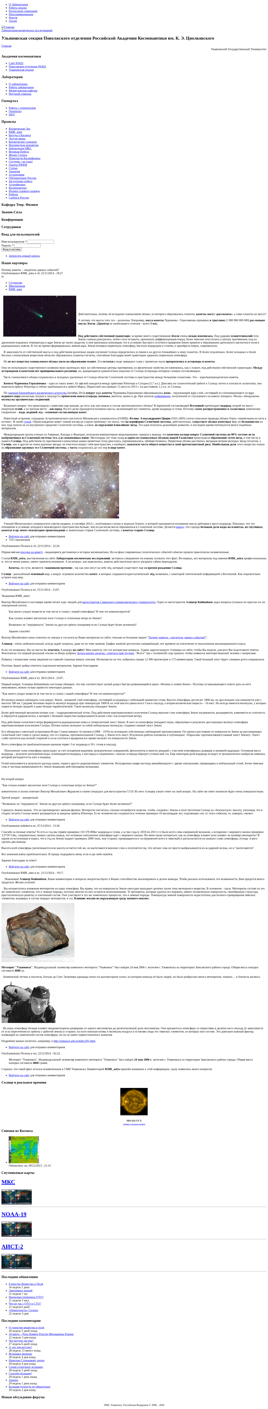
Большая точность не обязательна (29, 1386)
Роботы (13, 194)
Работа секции (18, 7)
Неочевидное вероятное (24, 145)
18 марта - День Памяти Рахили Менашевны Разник (41, 1334)
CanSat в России (19, 197)
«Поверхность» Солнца (23, 1310)
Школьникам (17, 285)
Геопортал (15, 111)
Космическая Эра (19, 128)
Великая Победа (19, 151)
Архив (13, 20)
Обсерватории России (22, 177)
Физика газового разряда (24, 191)
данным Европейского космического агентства (37, 392)
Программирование (21, 14)
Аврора (13, 1380)
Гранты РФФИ (18, 164)
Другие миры (17, 138)
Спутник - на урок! (21, 161)
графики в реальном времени (134, 1124)
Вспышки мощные (20, 1353)
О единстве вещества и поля (26, 1327)
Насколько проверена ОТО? (26, 1297)
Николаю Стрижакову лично (26, 1360)
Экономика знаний (20, 1290)
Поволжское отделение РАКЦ (27, 66)
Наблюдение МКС (20, 148)
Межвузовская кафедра (23, 90)
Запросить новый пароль (24, 255)
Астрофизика (17, 184)
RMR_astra (15, 132)
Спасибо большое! (20, 1373)
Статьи (13, 168)
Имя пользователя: (14, 241)
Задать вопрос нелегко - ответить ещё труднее (105, 653)
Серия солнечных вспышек (26, 1367)
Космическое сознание (23, 141)
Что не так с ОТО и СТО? (25, 1303)
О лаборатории (18, 84)
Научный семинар (20, 93)
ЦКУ (12, 114)
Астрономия (16, 174)
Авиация (14, 171)
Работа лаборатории (21, 87)
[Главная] (7, 27)
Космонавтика (18, 187)
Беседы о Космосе (20, 135)
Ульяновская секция (21, 69)
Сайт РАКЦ (16, 63)
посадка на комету (31, 552)
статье (27, 421)
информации (162, 396)
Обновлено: (16, 1165)
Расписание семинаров (23, 11)
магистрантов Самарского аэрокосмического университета (119, 602)
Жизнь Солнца (18, 155)
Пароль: (7, 245)
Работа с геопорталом (22, 107)
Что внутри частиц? (21, 1340)
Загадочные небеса (20, 181)
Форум (13, 17)
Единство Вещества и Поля (26, 1284)
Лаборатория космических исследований (27, 30)
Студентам (15, 282)
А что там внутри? (20, 1347)
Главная (6, 45)
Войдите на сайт (19, 536)
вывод (180, 526)
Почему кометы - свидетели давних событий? (177, 637)
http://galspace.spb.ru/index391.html (74, 1041)
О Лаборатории (18, 4)
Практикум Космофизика (24, 158)
